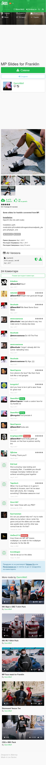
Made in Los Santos (8, 757)
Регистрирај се (9, 566)
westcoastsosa (16, 318)
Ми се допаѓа (22, 201)
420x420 (13, 293)
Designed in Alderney (9, 754)
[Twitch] (15, 86)
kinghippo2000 (16, 436)
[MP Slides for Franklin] (23, 151)
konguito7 (14, 384)
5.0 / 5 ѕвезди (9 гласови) (9, 206)
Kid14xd (13, 464)
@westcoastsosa (17, 335)
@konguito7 (15, 415)
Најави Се (30, 564)
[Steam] (18, 86)
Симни (24, 70)
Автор (22, 398)
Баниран (21, 293)
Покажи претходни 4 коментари (23, 275)
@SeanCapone (16, 401)
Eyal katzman (15, 513)
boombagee (15, 552)
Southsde (14, 304)
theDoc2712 (15, 535)
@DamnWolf (15, 284)
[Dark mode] (39, 9)
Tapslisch (14, 483)
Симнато (9, 201)
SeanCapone (15, 370)
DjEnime (13, 452)
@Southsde (15, 321)
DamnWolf (19, 83)
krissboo (14, 281)
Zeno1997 (14, 502)
